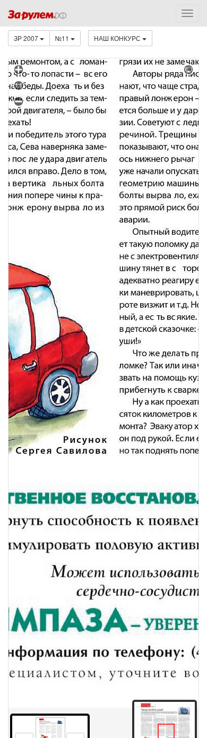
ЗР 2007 (27, 37)
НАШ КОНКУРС (118, 37)
